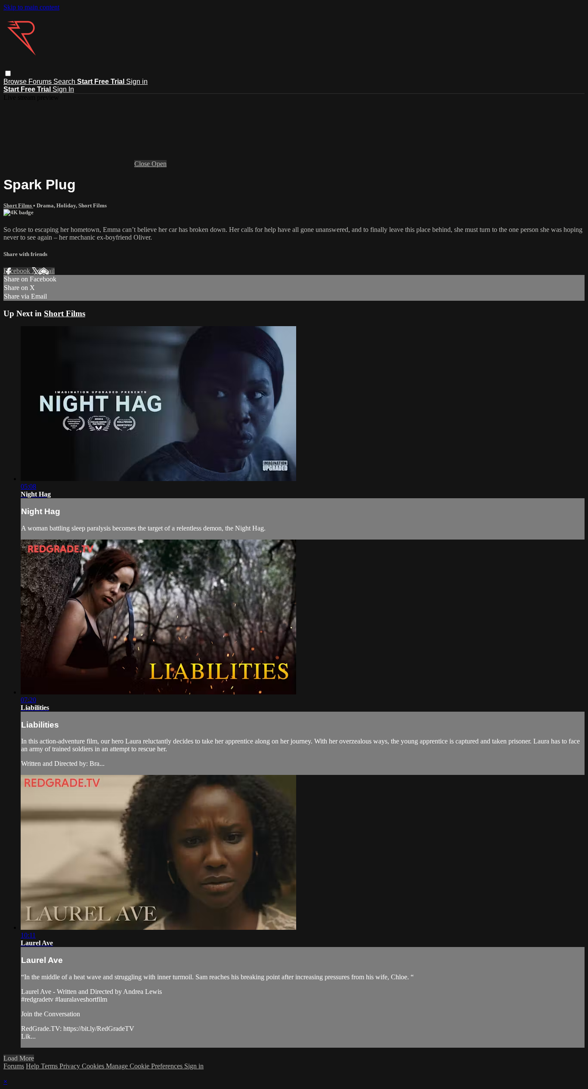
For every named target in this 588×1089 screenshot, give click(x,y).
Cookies (94, 1066)
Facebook (17, 271)
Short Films (18, 205)
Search (65, 81)
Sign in (137, 81)
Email (47, 271)
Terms (50, 1066)
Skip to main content (31, 7)
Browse (15, 81)
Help (33, 1066)
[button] (8, 73)
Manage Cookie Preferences (145, 1066)
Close (143, 163)
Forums (40, 81)
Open (159, 163)
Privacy (70, 1066)
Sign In (63, 89)
